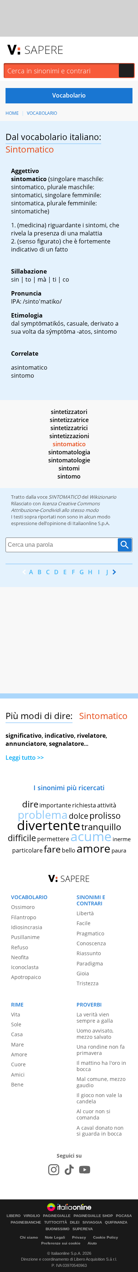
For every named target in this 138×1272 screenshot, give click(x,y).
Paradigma (90, 963)
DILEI (74, 1222)
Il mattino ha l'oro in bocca (101, 1066)
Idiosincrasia (26, 927)
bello (68, 850)
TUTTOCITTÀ (55, 1222)
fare (52, 849)
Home (12, 113)
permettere (53, 839)
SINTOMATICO (65, 497)
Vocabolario (42, 113)
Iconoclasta (25, 967)
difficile (22, 838)
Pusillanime (25, 937)
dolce (78, 816)
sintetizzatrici (69, 428)
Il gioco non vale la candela (99, 1098)
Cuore (18, 1064)
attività (106, 805)
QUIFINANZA (116, 1222)
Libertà (85, 913)
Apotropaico (26, 977)
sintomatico (69, 444)
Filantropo (23, 917)
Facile (84, 923)
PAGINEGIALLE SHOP (93, 1216)
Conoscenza (91, 943)
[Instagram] (53, 1169)
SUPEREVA (82, 1229)
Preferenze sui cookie (61, 1243)
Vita (15, 1014)
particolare (27, 850)
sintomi (69, 468)
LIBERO (14, 1216)
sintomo (69, 476)
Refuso (19, 947)
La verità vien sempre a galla (95, 1017)
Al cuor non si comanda (93, 1114)
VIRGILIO (32, 1216)
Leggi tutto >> (25, 758)
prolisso (105, 815)
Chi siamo (29, 1237)
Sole (16, 1024)
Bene (17, 1084)
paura (119, 850)
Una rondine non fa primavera (101, 1049)
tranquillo (101, 827)
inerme (122, 839)
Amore (19, 1054)
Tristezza (88, 983)
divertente (48, 825)
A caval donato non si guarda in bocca (100, 1130)
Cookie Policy (105, 1237)
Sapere (43, 49)
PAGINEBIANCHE (26, 1222)
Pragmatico (90, 933)
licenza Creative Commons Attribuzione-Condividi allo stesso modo (55, 506)
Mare (17, 1044)
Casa (17, 1034)
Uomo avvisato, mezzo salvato (95, 1033)
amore (93, 848)
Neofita (20, 957)
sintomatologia (69, 452)
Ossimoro (23, 906)
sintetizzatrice (69, 420)
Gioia (83, 973)
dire (30, 804)
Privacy (79, 1237)
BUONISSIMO (58, 1229)
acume (91, 836)
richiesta (84, 805)
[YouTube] (84, 1169)
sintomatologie (69, 460)
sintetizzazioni (69, 436)
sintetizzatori (69, 412)
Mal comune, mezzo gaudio (101, 1082)
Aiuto (92, 1243)
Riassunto (89, 953)
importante (55, 805)
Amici (18, 1074)
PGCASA (124, 1216)
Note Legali (55, 1237)
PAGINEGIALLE (57, 1216)
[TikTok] (69, 1169)
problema (43, 814)
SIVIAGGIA (92, 1222)
